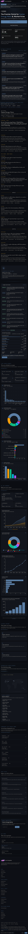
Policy (2, 875)
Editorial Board (3, 915)
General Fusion (4, 348)
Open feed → (24, 284)
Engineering (3, 876)
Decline (23, 932)
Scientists (2, 900)
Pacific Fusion (4, 343)
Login (23, 1)
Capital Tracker (3, 890)
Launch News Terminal (13, 21)
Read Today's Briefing (14, 25)
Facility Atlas (3, 893)
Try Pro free (5, 357)
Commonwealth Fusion (5, 335)
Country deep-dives (4, 671)
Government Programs (4, 884)
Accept (26, 932)
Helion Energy (4, 340)
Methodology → (14, 618)
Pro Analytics (3, 894)
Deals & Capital (3, 872)
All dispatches (5, 189)
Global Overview (3, 881)
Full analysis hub (3, 368)
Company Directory (3, 899)
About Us (2, 912)
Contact (2, 918)
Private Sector (3, 885)
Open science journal (4, 629)
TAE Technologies (4, 338)
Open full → (24, 330)
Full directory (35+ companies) (5, 732)
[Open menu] (26, 1)
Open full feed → (23, 50)
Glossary (2, 903)
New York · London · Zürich (13, 105)
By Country (2, 882)
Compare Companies (4, 891)
